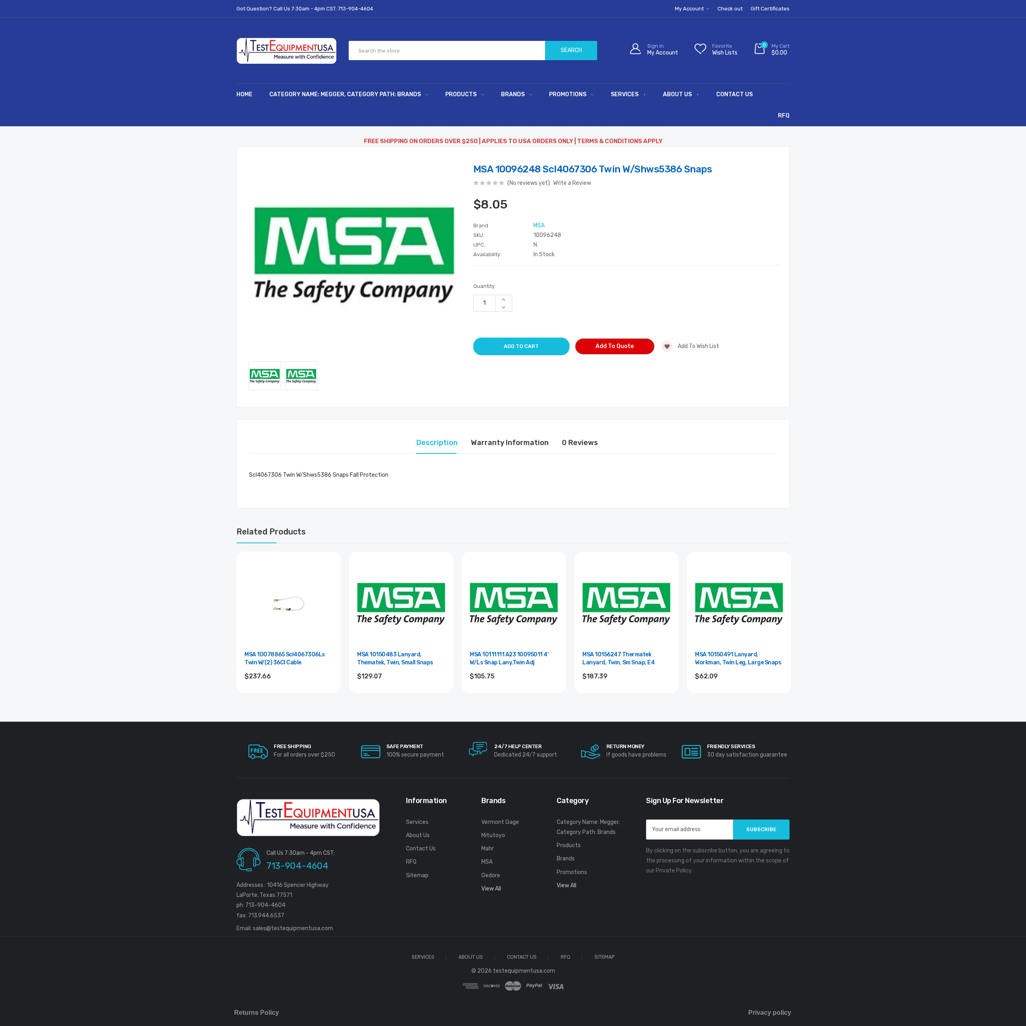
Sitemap (417, 875)
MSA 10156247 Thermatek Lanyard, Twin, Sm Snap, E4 (618, 658)
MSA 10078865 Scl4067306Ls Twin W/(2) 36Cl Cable (284, 658)
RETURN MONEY (625, 746)
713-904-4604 (297, 865)
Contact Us (734, 94)
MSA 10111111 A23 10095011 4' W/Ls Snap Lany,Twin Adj (509, 658)
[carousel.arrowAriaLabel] (258, 752)
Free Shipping (292, 746)
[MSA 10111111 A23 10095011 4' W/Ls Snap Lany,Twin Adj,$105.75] (514, 604)
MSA (487, 861)
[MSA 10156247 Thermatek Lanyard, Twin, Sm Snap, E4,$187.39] (626, 604)
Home (244, 94)
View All (491, 888)
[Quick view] (326, 601)
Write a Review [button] (572, 183)
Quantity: (484, 286)
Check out (730, 9)
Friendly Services (731, 746)
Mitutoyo (493, 835)
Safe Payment (404, 746)
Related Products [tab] (271, 531)
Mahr (487, 848)
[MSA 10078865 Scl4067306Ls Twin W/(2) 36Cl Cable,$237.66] (288, 604)
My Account (690, 9)
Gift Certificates (770, 9)
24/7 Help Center (517, 746)
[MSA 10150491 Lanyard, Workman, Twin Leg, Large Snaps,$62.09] (739, 604)
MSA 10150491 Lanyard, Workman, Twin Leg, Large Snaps (738, 658)
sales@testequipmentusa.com (293, 928)
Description (437, 442)
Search (571, 50)
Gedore (490, 875)
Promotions (567, 94)
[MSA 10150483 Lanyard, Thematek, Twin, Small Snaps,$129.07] (401, 604)
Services (624, 94)
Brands (513, 94)
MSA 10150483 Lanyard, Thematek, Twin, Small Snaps (395, 658)
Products (461, 94)
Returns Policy (256, 1012)
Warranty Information (510, 442)
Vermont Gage (500, 822)
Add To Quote (615, 346)
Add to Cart (514, 698)
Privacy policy (769, 1012)
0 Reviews (580, 442)
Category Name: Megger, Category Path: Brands (345, 94)
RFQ (784, 115)
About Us (677, 94)
